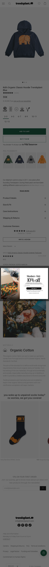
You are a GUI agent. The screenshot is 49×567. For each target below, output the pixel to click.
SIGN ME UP (34, 288)
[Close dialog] (47, 269)
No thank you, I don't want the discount (34, 293)
